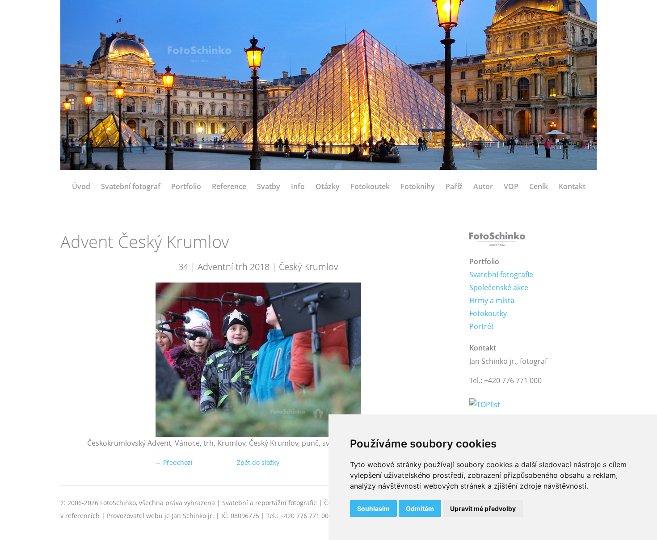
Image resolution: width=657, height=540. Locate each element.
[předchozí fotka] (75, 360)
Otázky (328, 186)
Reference (229, 186)
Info (298, 186)
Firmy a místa (491, 300)
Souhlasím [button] (373, 508)
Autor (483, 186)
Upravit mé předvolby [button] (483, 508)
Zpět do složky (258, 462)
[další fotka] (441, 360)
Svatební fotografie (501, 274)
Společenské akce (498, 287)
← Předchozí (174, 462)
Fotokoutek (370, 186)
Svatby (268, 186)
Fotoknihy (417, 186)
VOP (511, 186)
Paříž (454, 186)
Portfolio (186, 186)
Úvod (81, 186)
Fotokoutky (488, 313)
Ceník (538, 186)
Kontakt (572, 186)
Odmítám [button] (420, 508)
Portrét (481, 326)
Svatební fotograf (130, 186)
